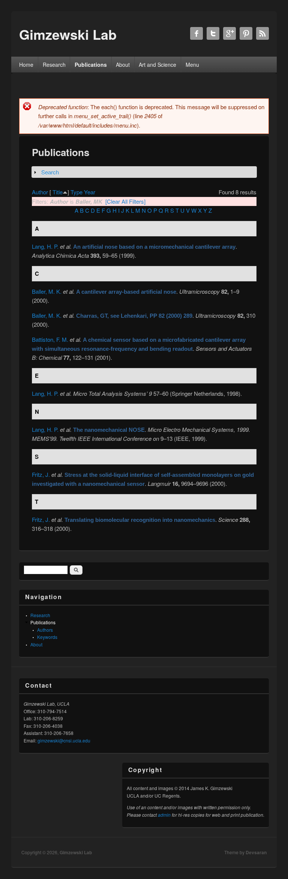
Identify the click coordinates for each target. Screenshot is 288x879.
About (123, 64)
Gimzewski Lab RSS (262, 33)
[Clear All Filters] (125, 201)
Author (40, 192)
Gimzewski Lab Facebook (196, 33)
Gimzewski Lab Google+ (229, 33)
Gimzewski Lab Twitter (213, 33)
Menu (192, 64)
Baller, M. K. (47, 291)
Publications (91, 64)
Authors (45, 630)
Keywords (47, 637)
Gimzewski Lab (76, 852)
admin (164, 814)
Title (57, 192)
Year (89, 192)
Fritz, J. (41, 474)
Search (50, 172)
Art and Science (157, 64)
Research (54, 64)
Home (26, 64)
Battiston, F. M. (50, 339)
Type (76, 192)
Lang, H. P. (45, 246)
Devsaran (256, 852)
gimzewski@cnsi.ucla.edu (64, 740)
